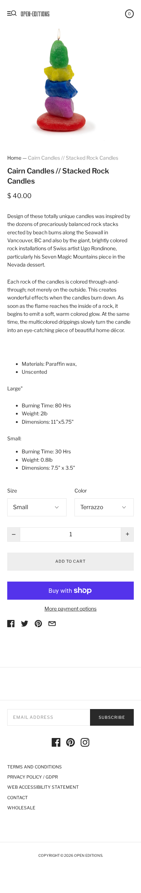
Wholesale (21, 807)
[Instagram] (85, 743)
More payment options (70, 608)
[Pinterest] (70, 743)
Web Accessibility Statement (43, 787)
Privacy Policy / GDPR (32, 777)
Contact (17, 797)
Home (14, 158)
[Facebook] (56, 743)
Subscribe (112, 717)
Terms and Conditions (34, 767)
